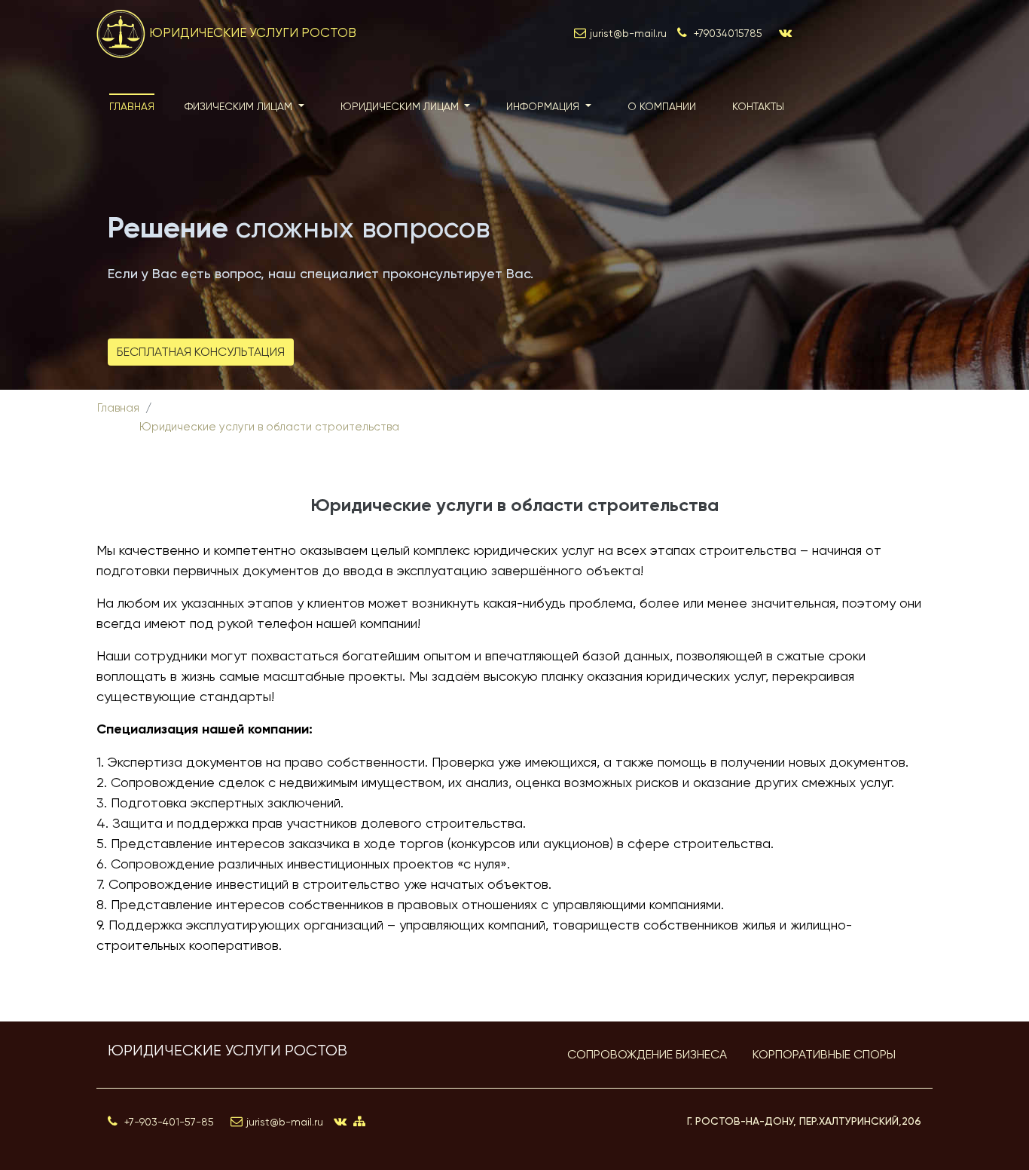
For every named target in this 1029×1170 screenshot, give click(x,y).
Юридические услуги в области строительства (269, 426)
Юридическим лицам (401, 106)
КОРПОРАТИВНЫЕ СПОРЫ (824, 1054)
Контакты (758, 106)
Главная (131, 106)
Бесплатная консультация (201, 352)
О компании (661, 106)
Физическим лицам (240, 106)
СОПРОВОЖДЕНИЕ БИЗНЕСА (647, 1054)
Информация (544, 106)
